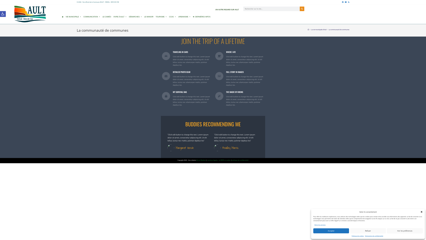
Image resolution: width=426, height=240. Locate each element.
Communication (90, 17)
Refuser (368, 231)
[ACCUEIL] (62, 16)
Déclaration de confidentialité (374, 236)
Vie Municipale (72, 17)
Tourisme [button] (160, 17)
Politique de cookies (358, 236)
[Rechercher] (302, 9)
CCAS (171, 17)
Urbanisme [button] (183, 17)
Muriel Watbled (201, 160)
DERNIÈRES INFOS (202, 17)
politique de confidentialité (240, 160)
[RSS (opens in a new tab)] (348, 2)
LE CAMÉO (107, 17)
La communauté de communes (339, 30)
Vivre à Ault (118, 17)
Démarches (134, 17)
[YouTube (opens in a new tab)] (345, 2)
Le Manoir (148, 17)
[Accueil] (308, 30)
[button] (3, 14)
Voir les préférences (404, 231)
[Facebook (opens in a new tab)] (342, 2)
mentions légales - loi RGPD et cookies (219, 160)
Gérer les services (320, 225)
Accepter (331, 231)
